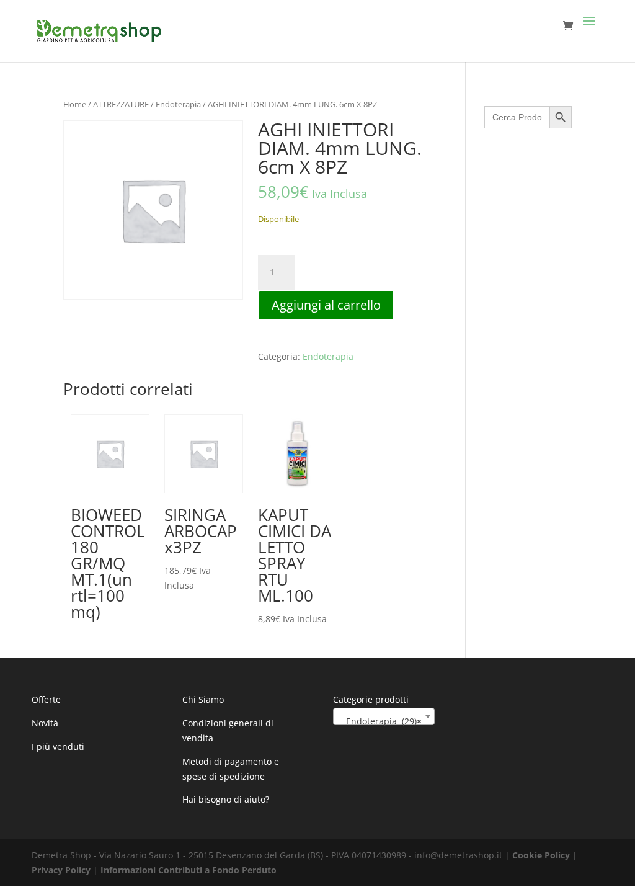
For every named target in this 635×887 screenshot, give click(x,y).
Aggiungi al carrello (326, 304)
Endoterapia (178, 104)
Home (74, 104)
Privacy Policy (61, 870)
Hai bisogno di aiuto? (225, 799)
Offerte (46, 699)
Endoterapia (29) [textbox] (380, 721)
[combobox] (384, 716)
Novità (45, 723)
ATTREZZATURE (121, 104)
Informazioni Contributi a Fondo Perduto (188, 870)
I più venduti (58, 746)
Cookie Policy (541, 855)
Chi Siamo (203, 699)
